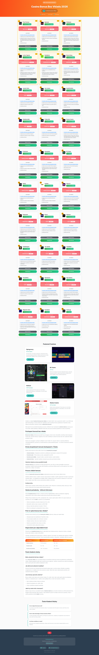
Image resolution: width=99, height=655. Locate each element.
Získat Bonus (27, 82)
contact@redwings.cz (54, 647)
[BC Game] (36, 372)
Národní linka (50, 643)
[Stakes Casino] (36, 408)
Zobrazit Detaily (28, 46)
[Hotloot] (63, 390)
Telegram (43, 647)
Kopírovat (30, 29)
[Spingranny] (63, 354)
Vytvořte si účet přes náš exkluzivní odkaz (27, 68)
